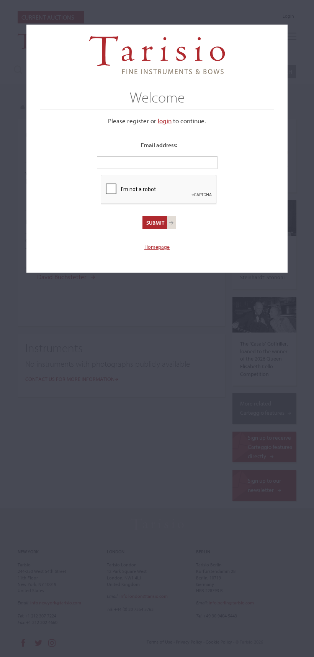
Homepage (157, 246)
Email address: (159, 145)
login (165, 121)
